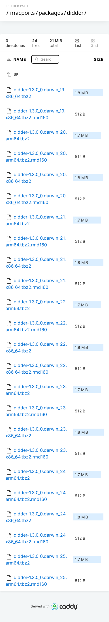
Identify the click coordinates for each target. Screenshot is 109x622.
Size (99, 59)
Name (20, 59)
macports (22, 12)
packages (51, 12)
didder (75, 12)
